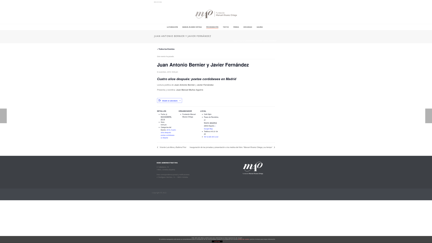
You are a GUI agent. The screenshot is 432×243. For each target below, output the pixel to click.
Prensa (236, 27)
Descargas (247, 27)
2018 (168, 130)
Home (235, 41)
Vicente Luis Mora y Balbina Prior (172, 147)
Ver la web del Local (211, 137)
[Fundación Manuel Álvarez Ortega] (216, 14)
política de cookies (243, 239)
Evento (241, 41)
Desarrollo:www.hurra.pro (161, 197)
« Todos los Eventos (165, 49)
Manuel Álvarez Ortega (192, 27)
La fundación (172, 27)
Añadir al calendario (170, 101)
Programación (212, 27)
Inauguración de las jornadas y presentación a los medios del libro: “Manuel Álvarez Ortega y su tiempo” (231, 147)
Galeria (260, 27)
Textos (226, 27)
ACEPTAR (217, 241)
